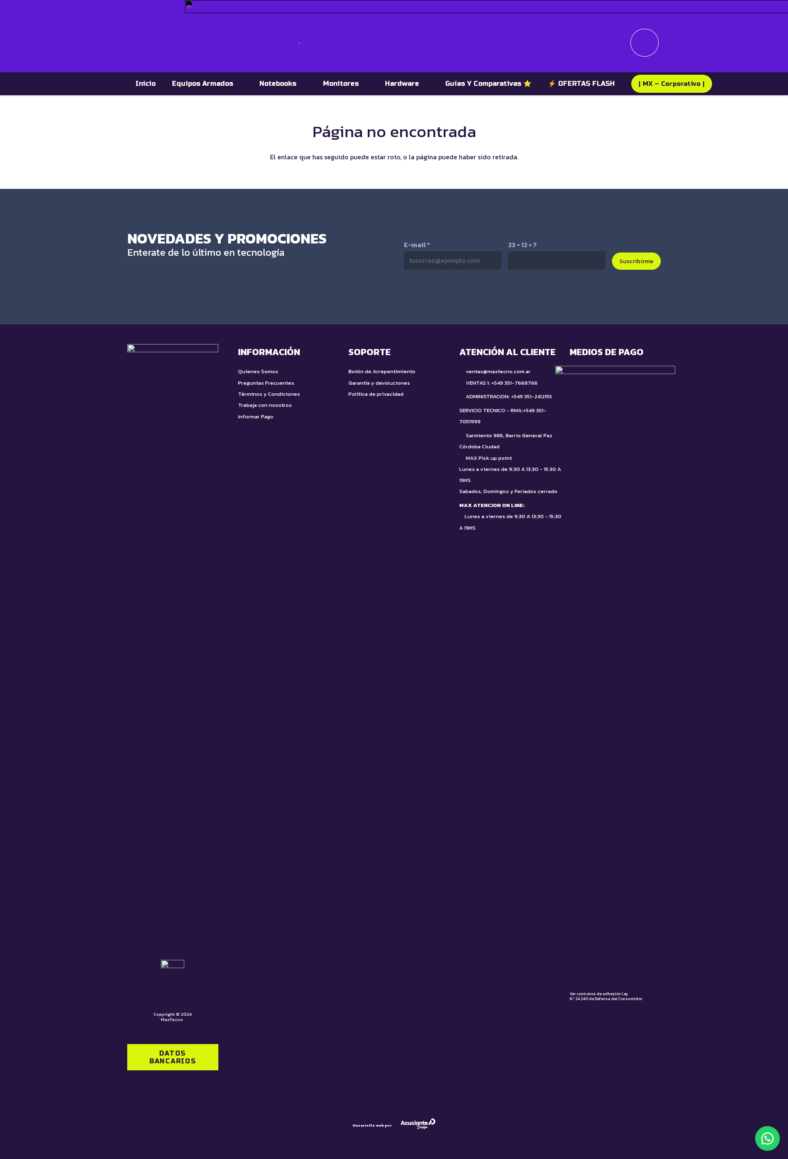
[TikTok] (429, 296)
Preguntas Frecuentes (266, 383)
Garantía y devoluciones (379, 383)
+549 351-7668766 (514, 383)
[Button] (616, 42)
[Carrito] (644, 43)
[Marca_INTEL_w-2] (137, 6)
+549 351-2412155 (531, 396)
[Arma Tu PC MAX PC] (550, 42)
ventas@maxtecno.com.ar (498, 371)
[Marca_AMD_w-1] (166, 6)
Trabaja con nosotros (265, 405)
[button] (767, 1138)
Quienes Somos (258, 371)
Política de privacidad (375, 394)
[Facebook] (498, 296)
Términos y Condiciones (269, 394)
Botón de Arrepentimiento (381, 371)
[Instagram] (463, 297)
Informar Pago (255, 416)
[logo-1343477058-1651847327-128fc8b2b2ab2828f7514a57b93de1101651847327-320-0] (161, 42)
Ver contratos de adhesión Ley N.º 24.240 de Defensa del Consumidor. (606, 996)
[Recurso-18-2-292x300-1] (615, 674)
